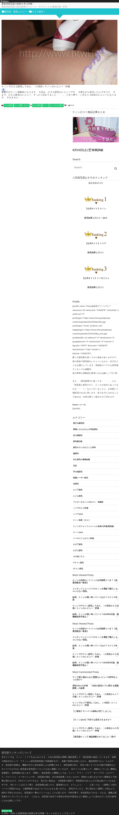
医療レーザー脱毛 (80, 478)
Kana (72, 105)
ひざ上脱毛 (8, 105)
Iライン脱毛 (78, 569)
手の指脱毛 (77, 472)
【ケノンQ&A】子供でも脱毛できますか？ (92, 719)
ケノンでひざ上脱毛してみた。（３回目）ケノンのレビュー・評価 (36, 86)
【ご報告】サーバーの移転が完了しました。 (93, 711)
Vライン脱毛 (78, 563)
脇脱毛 (76, 453)
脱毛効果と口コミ (92, 218)
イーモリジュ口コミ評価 (83, 538)
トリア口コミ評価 (80, 508)
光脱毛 (76, 484)
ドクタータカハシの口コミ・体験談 (88, 502)
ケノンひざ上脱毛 (56, 105)
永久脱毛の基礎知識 (81, 459)
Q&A (105, 218)
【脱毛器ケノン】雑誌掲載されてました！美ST (94, 737)
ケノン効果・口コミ (22, 105)
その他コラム (78, 556)
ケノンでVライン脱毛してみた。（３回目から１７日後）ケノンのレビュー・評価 (96, 695)
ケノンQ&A (78, 532)
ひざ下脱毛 (78, 544)
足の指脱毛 (77, 435)
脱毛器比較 (77, 441)
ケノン (45, 105)
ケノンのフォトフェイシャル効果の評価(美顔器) (93, 526)
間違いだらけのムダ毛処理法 (85, 429)
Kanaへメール (79, 404)
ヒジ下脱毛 (78, 490)
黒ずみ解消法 (78, 423)
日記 (75, 466)
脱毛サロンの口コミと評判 (84, 447)
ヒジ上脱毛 (78, 496)
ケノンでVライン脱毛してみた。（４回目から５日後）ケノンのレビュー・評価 (96, 607)
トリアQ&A (78, 514)
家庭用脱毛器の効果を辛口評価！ (18, 3)
